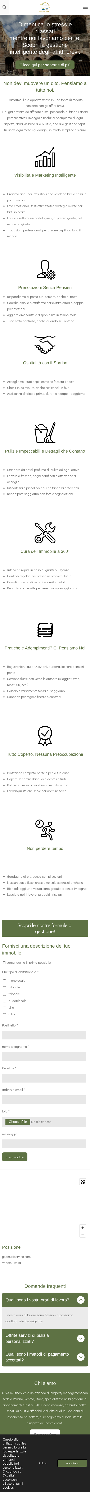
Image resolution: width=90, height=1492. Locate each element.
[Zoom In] (83, 1228)
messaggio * (11, 1134)
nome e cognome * (15, 1046)
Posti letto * (10, 1025)
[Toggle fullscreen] (83, 1182)
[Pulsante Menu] (85, 7)
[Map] (45, 1207)
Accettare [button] (72, 1463)
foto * (6, 1111)
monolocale (17, 980)
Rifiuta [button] (43, 1463)
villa (11, 1007)
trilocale (14, 994)
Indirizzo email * (13, 1089)
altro (12, 1014)
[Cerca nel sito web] (4, 7)
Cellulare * (9, 1068)
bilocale (14, 987)
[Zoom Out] (83, 1234)
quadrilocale (17, 1000)
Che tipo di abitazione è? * (21, 972)
